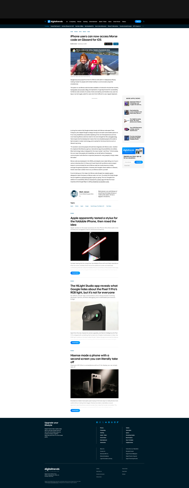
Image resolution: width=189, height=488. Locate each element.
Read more (75, 273)
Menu (45, 21)
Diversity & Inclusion (100, 474)
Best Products (129, 437)
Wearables (128, 430)
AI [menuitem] (66, 21)
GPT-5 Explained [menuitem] (137, 26)
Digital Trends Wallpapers (131, 453)
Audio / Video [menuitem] (103, 21)
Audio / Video (103, 435)
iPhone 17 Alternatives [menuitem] (113, 26)
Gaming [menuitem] (85, 21)
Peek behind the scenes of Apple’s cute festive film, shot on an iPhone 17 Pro (136, 113)
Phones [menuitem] (79, 21)
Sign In (138, 21)
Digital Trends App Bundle (132, 458)
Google (86, 206)
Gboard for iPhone (110, 79)
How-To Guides (129, 440)
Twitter (103, 422)
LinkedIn (115, 422)
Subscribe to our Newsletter (132, 448)
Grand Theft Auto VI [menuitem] (55, 26)
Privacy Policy (127, 165)
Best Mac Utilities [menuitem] (79, 26)
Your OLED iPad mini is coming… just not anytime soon (136, 129)
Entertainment (103, 440)
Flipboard (117, 422)
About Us (102, 448)
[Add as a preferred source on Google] (108, 44)
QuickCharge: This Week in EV (97, 206)
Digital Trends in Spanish (131, 456)
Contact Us (102, 451)
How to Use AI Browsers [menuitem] (100, 26)
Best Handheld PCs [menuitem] (89, 26)
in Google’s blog (112, 137)
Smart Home (103, 437)
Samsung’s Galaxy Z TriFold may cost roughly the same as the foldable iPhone (135, 104)
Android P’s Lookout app (97, 179)
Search (143, 21)
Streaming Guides (130, 435)
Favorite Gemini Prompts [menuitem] (126, 26)
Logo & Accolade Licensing (106, 458)
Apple (72, 206)
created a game (109, 173)
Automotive (103, 442)
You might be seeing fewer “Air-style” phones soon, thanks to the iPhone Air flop (135, 121)
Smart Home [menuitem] (116, 21)
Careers (97, 468)
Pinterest (112, 422)
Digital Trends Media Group (53, 482)
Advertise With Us (104, 453)
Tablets (127, 428)
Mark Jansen (74, 44)
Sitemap (123, 474)
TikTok (109, 422)
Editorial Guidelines (104, 456)
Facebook (97, 422)
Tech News (108, 206)
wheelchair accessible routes (101, 181)
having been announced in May (79, 89)
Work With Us (99, 471)
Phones (102, 428)
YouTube (106, 422)
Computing (103, 430)
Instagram (100, 422)
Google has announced (77, 79)
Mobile (76, 206)
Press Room (124, 471)
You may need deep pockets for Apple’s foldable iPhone (135, 138)
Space (127, 433)
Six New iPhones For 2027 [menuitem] (68, 26)
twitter (80, 196)
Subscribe (138, 162)
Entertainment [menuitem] (93, 21)
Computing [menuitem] (72, 21)
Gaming (102, 433)
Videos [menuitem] (124, 21)
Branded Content (130, 451)
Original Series (129, 442)
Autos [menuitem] (109, 21)
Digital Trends (52, 23)
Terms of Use (98, 476)
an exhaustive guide (85, 177)
